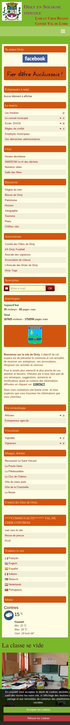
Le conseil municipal (34, 118)
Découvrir (11, 182)
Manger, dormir (15, 453)
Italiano (12, 573)
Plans (8, 221)
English (12, 563)
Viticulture (12, 430)
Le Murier (10, 492)
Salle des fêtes (13, 172)
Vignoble (34, 438)
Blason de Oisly (14, 194)
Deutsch (13, 579)
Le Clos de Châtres (15, 476)
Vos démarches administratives (22, 139)
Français (13, 558)
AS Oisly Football (15, 249)
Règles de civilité (34, 128)
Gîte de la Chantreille (17, 487)
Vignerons (34, 443)
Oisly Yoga (11, 270)
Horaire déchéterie (15, 156)
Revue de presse (14, 535)
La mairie (11, 105)
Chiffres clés (12, 226)
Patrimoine (11, 200)
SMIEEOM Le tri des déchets (21, 161)
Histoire (9, 205)
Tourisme (10, 216)
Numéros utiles (13, 167)
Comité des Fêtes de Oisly (20, 244)
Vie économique (15, 408)
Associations (13, 236)
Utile (8, 149)
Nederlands (14, 584)
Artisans (34, 415)
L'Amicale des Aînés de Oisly (21, 265)
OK (50, 288)
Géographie (11, 210)
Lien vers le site (14, 530)
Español (13, 568)
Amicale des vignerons (18, 254)
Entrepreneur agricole (17, 420)
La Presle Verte (13, 466)
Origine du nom (13, 189)
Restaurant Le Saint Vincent (21, 460)
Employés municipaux (17, 133)
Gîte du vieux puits (15, 481)
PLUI (7, 540)
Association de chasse (18, 259)
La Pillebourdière (14, 471)
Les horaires (34, 112)
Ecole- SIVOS (34, 123)
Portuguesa (15, 589)
